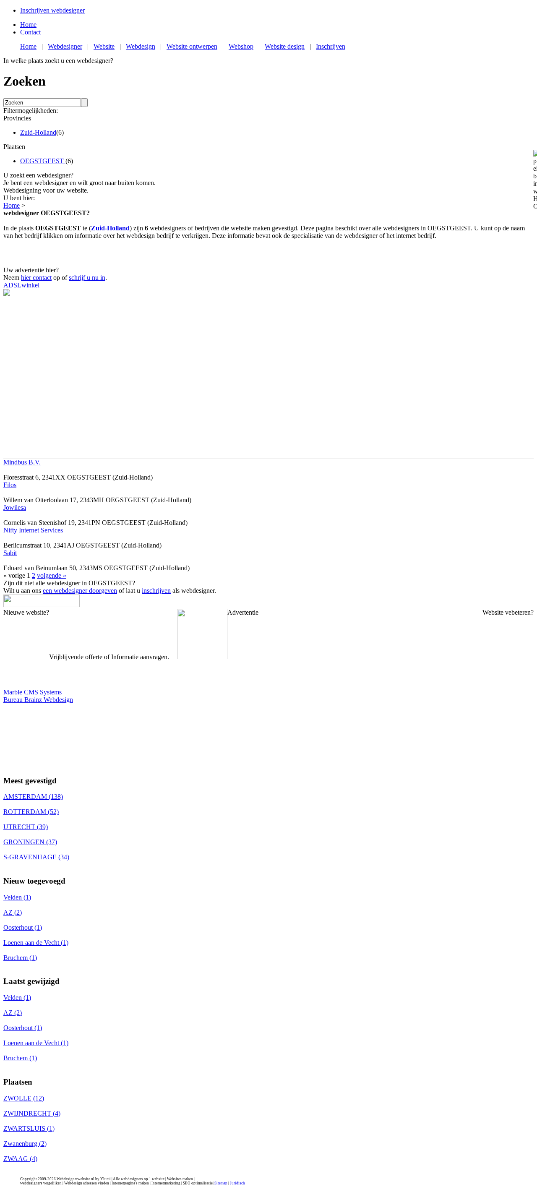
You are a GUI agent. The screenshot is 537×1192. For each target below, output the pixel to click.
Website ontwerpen (192, 46)
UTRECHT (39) (25, 826)
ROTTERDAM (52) (31, 811)
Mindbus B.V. (22, 462)
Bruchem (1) (20, 957)
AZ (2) (12, 912)
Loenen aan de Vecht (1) (35, 942)
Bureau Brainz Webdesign (38, 699)
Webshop (241, 46)
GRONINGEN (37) (30, 841)
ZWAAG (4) (20, 1158)
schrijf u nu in (87, 277)
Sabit (10, 552)
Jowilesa (14, 507)
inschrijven (156, 590)
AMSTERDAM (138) (33, 796)
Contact (30, 32)
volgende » (51, 575)
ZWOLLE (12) (23, 1098)
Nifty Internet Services (33, 530)
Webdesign (140, 46)
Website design (285, 46)
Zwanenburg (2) (25, 1143)
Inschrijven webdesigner (52, 10)
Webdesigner (65, 46)
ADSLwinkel (21, 285)
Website (104, 46)
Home (28, 24)
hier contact (36, 277)
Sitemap (220, 1183)
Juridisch (237, 1183)
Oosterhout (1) (22, 927)
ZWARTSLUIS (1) (29, 1128)
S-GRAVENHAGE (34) (36, 857)
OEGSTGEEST (42, 160)
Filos (9, 484)
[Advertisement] (268, 252)
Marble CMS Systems (32, 692)
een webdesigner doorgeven (80, 590)
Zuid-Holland (38, 132)
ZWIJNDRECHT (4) (31, 1113)
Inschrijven (330, 46)
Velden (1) (17, 897)
